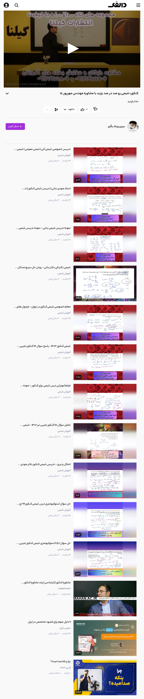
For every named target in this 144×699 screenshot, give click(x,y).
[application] (72, 49)
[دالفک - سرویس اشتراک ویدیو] (120, 5)
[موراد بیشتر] (47, 109)
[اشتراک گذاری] (56, 109)
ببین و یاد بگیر (116, 126)
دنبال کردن (13, 126)
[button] (72, 48)
